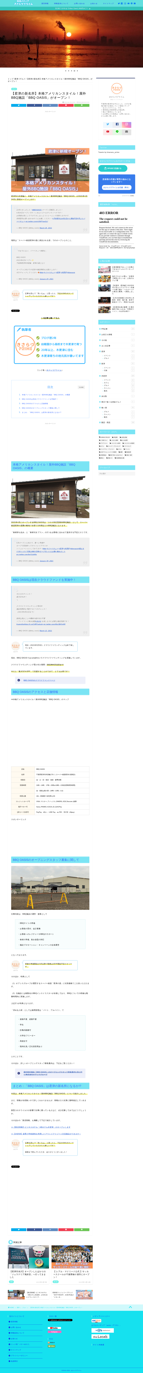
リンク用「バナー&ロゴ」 (20, 1344)
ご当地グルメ (104, 440)
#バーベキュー (49, 272)
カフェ (118, 383)
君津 (117, 351)
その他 (117, 340)
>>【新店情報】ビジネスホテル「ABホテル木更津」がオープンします (40, 1127)
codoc (132, 195)
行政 (118, 370)
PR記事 (117, 329)
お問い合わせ (79, 3)
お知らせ (94, 3)
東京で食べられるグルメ (116, 455)
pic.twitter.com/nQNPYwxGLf (37, 221)
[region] (71, 42)
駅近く (102, 458)
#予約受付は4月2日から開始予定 (65, 218)
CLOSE (81, 387)
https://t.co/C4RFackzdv (33, 624)
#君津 (58, 272)
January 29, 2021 (46, 279)
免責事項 (14, 1361)
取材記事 (128, 452)
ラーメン (118, 388)
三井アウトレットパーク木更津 (108, 452)
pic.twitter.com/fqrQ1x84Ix (26, 554)
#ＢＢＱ (38, 621)
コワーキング (127, 446)
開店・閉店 (117, 422)
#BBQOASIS (37, 210)
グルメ (14, 89)
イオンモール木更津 (129, 443)
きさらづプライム (53, 370)
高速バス (110, 458)
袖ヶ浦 (117, 408)
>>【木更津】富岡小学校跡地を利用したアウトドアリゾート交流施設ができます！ (46, 1134)
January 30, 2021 (46, 561)
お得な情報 (124, 437)
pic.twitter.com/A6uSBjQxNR (54, 624)
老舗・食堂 (129, 455)
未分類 (117, 396)
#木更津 (64, 272)
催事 (121, 452)
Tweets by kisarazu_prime (108, 152)
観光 (119, 391)
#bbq (42, 272)
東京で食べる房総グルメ (117, 402)
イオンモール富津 (115, 443)
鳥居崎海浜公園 (120, 458)
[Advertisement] (50, 129)
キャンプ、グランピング (114, 446)
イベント (118, 355)
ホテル (119, 449)
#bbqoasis (71, 272)
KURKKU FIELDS (105, 437)
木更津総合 (103, 455)
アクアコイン (104, 443)
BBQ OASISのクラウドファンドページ (39, 680)
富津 (117, 364)
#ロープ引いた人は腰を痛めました (52, 551)
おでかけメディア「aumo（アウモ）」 (106, 1325)
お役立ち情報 (117, 334)
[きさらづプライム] (23, 5)
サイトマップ (108, 3)
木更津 (117, 376)
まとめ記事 (117, 346)
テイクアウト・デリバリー (107, 449)
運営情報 (45, 3)
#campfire (20, 624)
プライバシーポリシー (19, 1355)
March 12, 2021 (46, 631)
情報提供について (61, 3)
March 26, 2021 (46, 228)
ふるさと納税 (114, 440)
